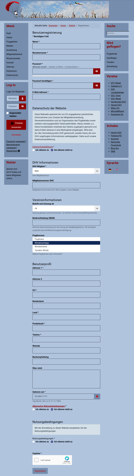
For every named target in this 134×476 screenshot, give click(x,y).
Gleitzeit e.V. (116, 86)
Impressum (11, 71)
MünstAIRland (117, 111)
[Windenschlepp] (66, 243)
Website (36, 346)
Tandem (110, 62)
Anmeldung (112, 66)
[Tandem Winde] (66, 250)
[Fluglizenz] (66, 239)
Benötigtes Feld (40, 36)
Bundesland (38, 301)
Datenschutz (12, 75)
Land (35, 312)
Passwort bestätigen (42, 81)
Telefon (36, 335)
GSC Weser (116, 98)
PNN (113, 151)
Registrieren (12, 151)
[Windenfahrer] (66, 246)
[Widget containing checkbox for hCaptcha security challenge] (52, 460)
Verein (9, 37)
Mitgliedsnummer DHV (43, 180)
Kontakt (10, 62)
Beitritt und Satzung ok (43, 204)
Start (8, 33)
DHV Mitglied (39, 166)
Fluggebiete (11, 41)
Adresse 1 (37, 268)
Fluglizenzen (38, 235)
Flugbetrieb (112, 54)
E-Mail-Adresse (40, 92)
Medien (9, 46)
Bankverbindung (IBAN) (43, 218)
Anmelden (16, 135)
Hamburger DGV (118, 102)
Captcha (37, 453)
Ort (34, 290)
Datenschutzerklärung (42, 147)
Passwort (37, 64)
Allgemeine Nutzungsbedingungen (48, 406)
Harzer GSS (116, 132)
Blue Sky (115, 148)
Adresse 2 (37, 279)
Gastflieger (112, 58)
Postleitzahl (38, 323)
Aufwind (115, 139)
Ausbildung (11, 50)
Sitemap (10, 67)
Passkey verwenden (17, 125)
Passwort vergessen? (16, 141)
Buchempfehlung (40, 357)
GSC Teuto (116, 95)
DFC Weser (116, 83)
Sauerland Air (117, 114)
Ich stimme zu (42, 150)
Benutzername (40, 53)
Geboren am (39, 392)
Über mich (37, 368)
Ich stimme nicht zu (63, 150)
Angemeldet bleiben (15, 114)
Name (36, 41)
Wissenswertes (13, 58)
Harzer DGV (116, 105)
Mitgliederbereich (14, 54)
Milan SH (115, 108)
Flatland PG (116, 136)
